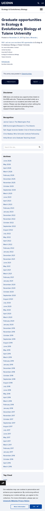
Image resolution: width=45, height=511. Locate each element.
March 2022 (7, 244)
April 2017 (7, 441)
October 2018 (8, 376)
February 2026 (8, 175)
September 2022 (9, 226)
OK (34, 506)
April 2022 (7, 241)
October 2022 (8, 223)
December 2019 (9, 328)
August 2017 (7, 426)
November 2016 (9, 456)
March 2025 (7, 193)
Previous (10, 82)
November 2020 (9, 288)
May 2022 (7, 237)
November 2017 (9, 416)
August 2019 (7, 343)
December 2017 (9, 412)
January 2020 (8, 325)
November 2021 (9, 259)
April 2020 (7, 314)
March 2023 (7, 204)
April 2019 (7, 354)
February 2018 (8, 405)
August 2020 (8, 299)
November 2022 (9, 219)
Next (36, 82)
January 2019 (8, 365)
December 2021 (9, 255)
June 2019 (7, 346)
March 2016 (7, 467)
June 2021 (7, 263)
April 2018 (7, 397)
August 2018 (7, 383)
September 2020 (9, 295)
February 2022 (8, 248)
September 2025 (9, 190)
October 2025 (8, 186)
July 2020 (7, 303)
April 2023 (7, 201)
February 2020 (8, 321)
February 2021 (8, 277)
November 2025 (9, 183)
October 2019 (8, 335)
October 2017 (8, 419)
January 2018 (8, 408)
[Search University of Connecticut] (38, 3)
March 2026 (7, 172)
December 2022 (9, 215)
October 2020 (8, 292)
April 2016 (7, 463)
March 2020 (7, 317)
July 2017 (6, 430)
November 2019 (9, 332)
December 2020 (9, 285)
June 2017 (7, 434)
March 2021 (7, 274)
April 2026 (7, 168)
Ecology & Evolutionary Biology (14, 9)
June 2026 (7, 161)
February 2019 (8, 361)
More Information (19, 507)
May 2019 (6, 350)
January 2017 (8, 452)
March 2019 (7, 357)
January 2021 (8, 281)
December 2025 (9, 179)
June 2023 (7, 197)
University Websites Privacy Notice (16, 501)
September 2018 (9, 379)
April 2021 (7, 270)
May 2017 (6, 437)
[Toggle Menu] (41, 9)
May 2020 (7, 310)
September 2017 (9, 423)
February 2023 (8, 208)
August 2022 (8, 230)
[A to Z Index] (42, 3)
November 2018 (9, 372)
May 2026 (7, 164)
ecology (5, 479)
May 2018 (6, 394)
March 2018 (7, 401)
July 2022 (7, 234)
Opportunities (27, 74)
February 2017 (8, 448)
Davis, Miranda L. (32, 38)
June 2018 (7, 390)
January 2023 (8, 212)
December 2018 (9, 368)
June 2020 (7, 306)
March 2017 (7, 445)
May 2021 (6, 266)
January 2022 (8, 252)
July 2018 (6, 386)
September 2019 (9, 339)
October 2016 (8, 459)
